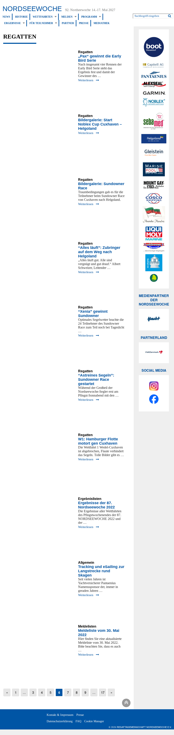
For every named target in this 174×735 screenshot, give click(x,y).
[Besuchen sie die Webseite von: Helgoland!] (154, 139)
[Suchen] (170, 15)
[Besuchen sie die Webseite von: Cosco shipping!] (154, 198)
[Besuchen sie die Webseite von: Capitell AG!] (154, 65)
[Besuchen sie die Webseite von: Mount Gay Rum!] (154, 185)
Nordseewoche (32, 9)
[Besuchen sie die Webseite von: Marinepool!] (154, 170)
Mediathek (101, 23)
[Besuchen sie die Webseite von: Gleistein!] (154, 153)
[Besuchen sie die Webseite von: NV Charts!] (154, 263)
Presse (84, 23)
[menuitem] (8, 17)
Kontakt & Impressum (60, 714)
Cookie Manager (94, 721)
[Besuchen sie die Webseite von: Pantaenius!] (154, 74)
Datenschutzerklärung (60, 721)
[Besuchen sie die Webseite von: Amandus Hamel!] (154, 215)
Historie (21, 16)
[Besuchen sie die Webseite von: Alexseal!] (154, 84)
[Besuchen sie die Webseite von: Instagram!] (154, 386)
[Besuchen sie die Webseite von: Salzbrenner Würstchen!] (154, 247)
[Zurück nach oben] (125, 703)
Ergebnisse (12, 23)
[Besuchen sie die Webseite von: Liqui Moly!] (154, 233)
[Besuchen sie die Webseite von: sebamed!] (154, 121)
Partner (68, 23)
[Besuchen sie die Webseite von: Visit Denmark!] (154, 352)
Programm (89, 16)
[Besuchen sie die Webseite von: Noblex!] (154, 103)
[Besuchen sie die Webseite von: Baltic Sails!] (154, 278)
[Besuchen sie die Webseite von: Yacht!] (154, 319)
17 (102, 692)
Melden (67, 16)
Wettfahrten (43, 16)
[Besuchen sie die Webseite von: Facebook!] (154, 399)
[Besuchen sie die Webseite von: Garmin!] (154, 93)
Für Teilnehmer (41, 23)
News (6, 16)
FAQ (78, 721)
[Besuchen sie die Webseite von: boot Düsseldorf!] (154, 47)
